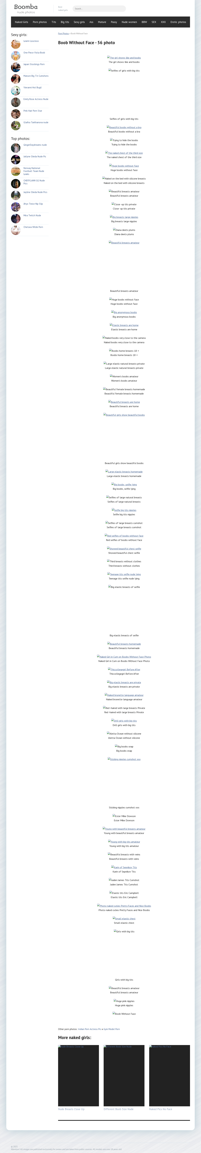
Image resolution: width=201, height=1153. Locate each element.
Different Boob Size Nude (118, 1109)
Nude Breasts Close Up (71, 1109)
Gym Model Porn (112, 1029)
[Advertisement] (124, 95)
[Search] (122, 9)
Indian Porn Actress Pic (89, 1029)
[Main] (30, 8)
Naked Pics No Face (160, 1109)
